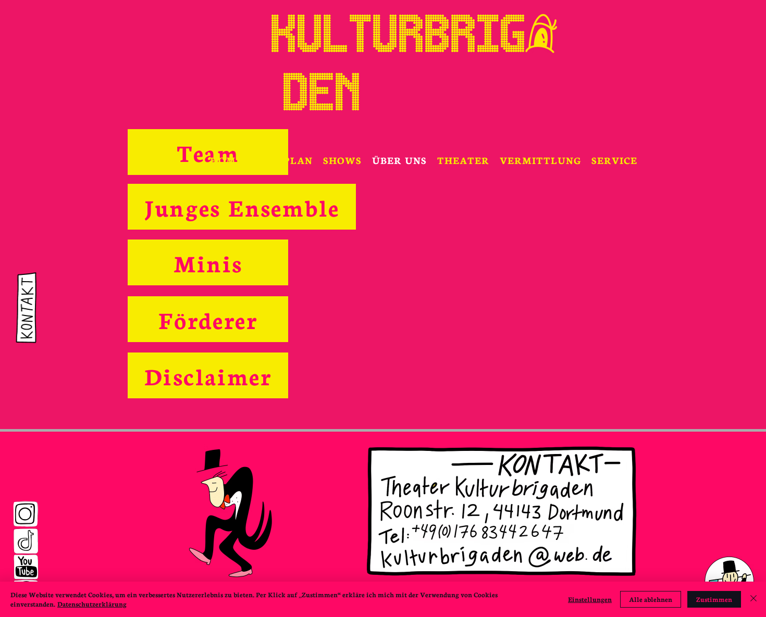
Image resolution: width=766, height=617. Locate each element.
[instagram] (25, 514)
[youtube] (26, 567)
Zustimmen (714, 599)
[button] (342, 159)
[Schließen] (753, 599)
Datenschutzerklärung (92, 603)
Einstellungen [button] (590, 599)
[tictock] (25, 541)
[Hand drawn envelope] (24, 309)
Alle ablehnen (650, 599)
